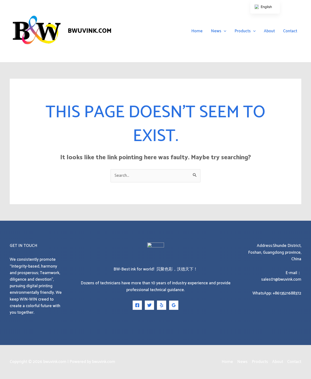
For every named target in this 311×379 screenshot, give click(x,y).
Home (197, 31)
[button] (223, 31)
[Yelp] (161, 305)
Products (242, 31)
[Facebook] (137, 305)
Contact (290, 31)
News (216, 31)
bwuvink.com (90, 31)
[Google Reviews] (173, 305)
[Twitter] (149, 305)
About (269, 31)
